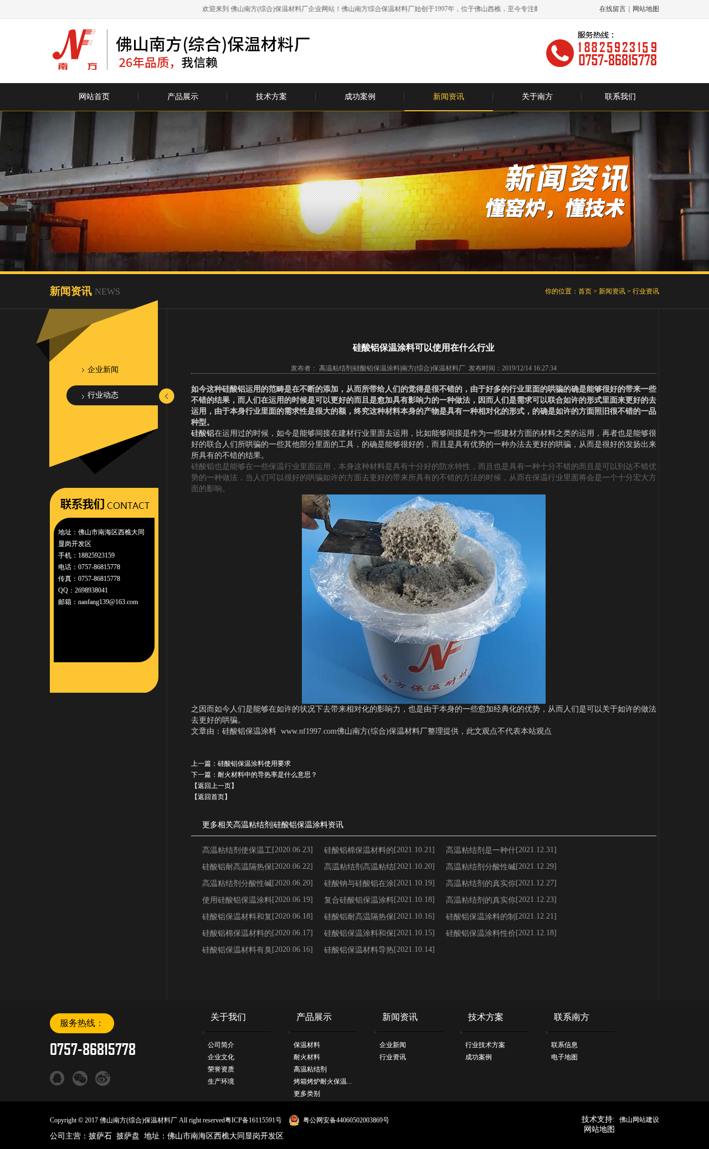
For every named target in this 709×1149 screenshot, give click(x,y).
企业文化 (221, 1057)
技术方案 (271, 96)
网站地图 (646, 9)
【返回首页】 (211, 797)
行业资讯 (646, 291)
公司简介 (221, 1045)
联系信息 (564, 1045)
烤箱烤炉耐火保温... (323, 1081)
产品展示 (182, 96)
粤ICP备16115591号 (253, 1120)
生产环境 (221, 1081)
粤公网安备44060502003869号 (346, 1120)
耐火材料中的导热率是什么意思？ (267, 775)
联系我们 (620, 96)
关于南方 (537, 96)
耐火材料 (307, 1057)
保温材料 (307, 1045)
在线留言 (612, 9)
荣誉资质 (221, 1069)
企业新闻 (103, 369)
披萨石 (100, 1136)
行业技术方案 (485, 1045)
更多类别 (307, 1094)
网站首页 (94, 96)
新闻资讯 (448, 96)
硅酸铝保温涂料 (301, 825)
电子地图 (564, 1057)
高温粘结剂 (252, 825)
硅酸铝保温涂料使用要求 (254, 763)
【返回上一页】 (214, 786)
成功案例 (360, 96)
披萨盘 (128, 1136)
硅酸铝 (202, 433)
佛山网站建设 (639, 1120)
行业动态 (103, 395)
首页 (585, 291)
